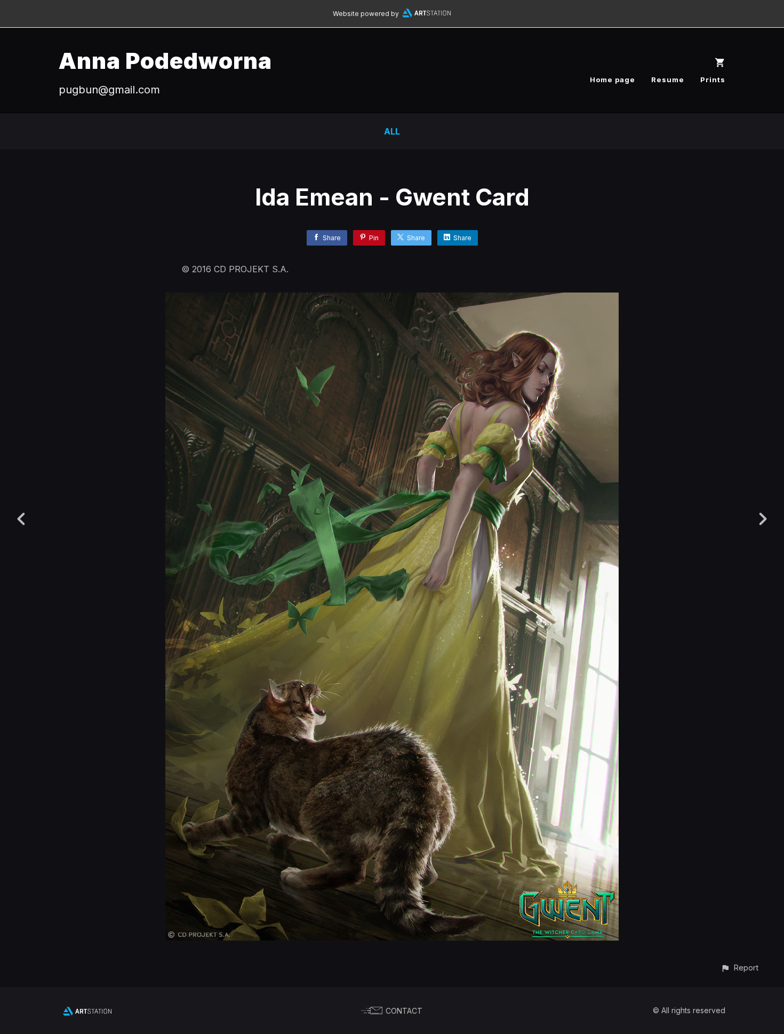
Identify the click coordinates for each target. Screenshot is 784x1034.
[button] (739, 967)
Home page (612, 79)
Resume (667, 79)
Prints (712, 79)
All (392, 131)
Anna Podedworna (165, 60)
